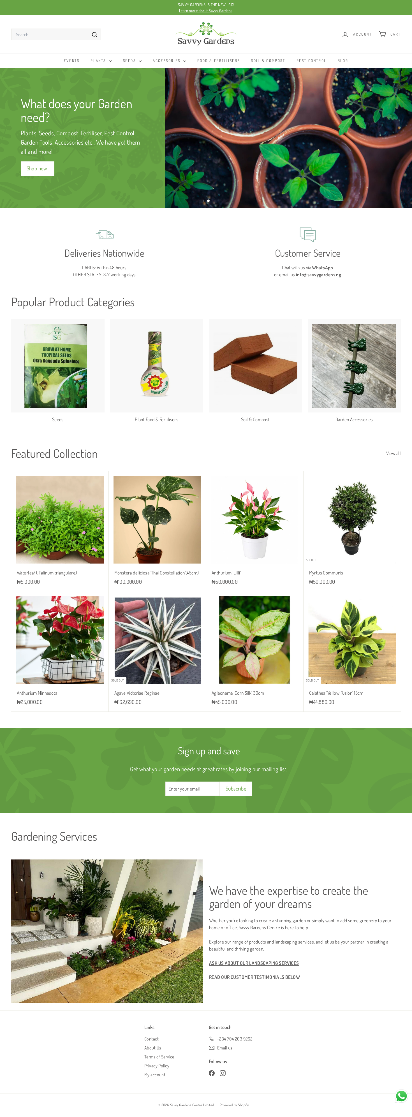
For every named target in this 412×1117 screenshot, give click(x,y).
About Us (152, 1048)
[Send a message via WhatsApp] (401, 1096)
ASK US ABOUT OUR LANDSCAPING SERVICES (254, 963)
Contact (151, 1039)
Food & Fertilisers (218, 60)
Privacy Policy (156, 1066)
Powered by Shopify (234, 1105)
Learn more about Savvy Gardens (205, 10)
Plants (99, 60)
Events (72, 60)
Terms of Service (159, 1057)
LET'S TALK (286, 166)
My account (154, 1074)
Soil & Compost (268, 60)
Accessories (167, 60)
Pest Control (312, 60)
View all (393, 453)
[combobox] (56, 34)
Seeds (130, 60)
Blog (343, 60)
